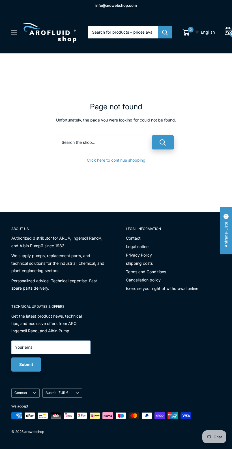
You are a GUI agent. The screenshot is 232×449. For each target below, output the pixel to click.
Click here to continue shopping (116, 160)
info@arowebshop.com (116, 5)
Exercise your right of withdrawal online (162, 288)
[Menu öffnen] (14, 32)
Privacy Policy (139, 255)
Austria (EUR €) (58, 393)
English (208, 32)
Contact (133, 238)
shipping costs (139, 263)
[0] (186, 32)
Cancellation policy (143, 279)
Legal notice (137, 246)
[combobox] (205, 32)
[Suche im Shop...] (163, 142)
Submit (26, 364)
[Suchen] (165, 32)
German (20, 393)
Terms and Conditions (146, 271)
